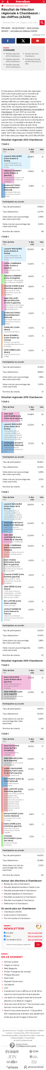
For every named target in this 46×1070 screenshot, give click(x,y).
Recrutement (35, 1033)
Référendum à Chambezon (16, 903)
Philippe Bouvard (11, 975)
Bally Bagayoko (10, 968)
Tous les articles (19, 1033)
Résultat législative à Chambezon (18, 894)
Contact (9, 1033)
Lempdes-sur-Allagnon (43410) (23, 31)
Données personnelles (10, 1035)
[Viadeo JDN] (34, 1062)
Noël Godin (9, 978)
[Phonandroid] (34, 1067)
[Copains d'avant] (12, 1062)
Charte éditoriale (30, 1031)
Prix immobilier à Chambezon (17, 918)
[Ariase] (12, 1067)
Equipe (20, 1031)
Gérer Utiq (40, 1035)
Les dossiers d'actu (13, 939)
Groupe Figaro (30, 1038)
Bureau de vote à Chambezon (17, 884)
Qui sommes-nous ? (9, 1031)
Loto (6, 988)
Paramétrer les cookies (27, 1035)
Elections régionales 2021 (17, 6)
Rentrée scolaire (11, 962)
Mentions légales (17, 1038)
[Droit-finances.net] (34, 1056)
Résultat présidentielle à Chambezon (20, 890)
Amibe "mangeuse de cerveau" (17, 971)
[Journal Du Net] (12, 1056)
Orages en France (11, 965)
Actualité (9, 933)
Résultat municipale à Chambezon (19, 900)
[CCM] (34, 1051)
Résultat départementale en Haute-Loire (21, 887)
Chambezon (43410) (12, 912)
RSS (27, 1033)
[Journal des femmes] (12, 1051)
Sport (7, 936)
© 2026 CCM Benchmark (23, 1040)
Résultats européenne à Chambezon (20, 897)
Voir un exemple (35, 933)
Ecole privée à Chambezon (15, 915)
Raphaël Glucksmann (13, 981)
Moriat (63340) (18, 28)
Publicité (41, 1031)
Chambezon (30, 59)
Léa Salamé (9, 984)
